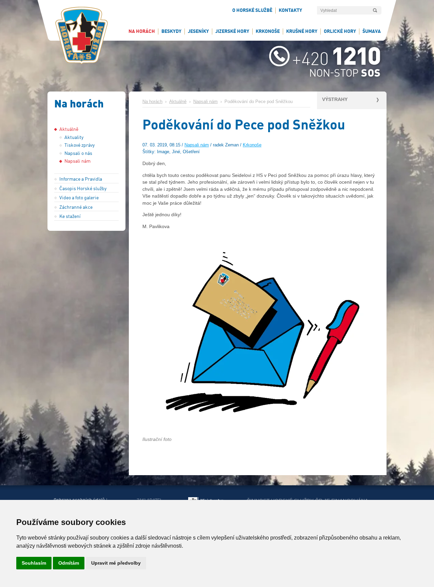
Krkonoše (252, 145)
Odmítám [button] (68, 563)
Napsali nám (205, 101)
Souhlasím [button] (34, 563)
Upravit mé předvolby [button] (116, 563)
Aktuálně (177, 101)
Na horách (152, 101)
